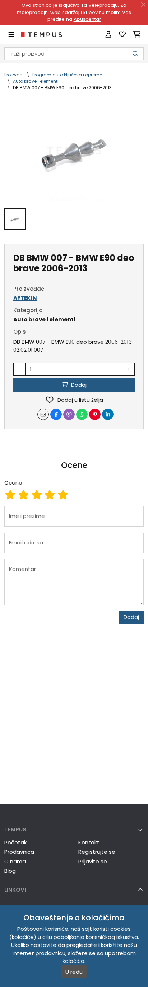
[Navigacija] (11, 34)
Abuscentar (87, 19)
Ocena (13, 482)
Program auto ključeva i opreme (67, 75)
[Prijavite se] (108, 35)
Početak (15, 842)
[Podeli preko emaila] (43, 414)
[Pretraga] (135, 54)
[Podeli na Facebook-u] (56, 414)
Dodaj (131, 617)
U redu (74, 972)
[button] (15, 219)
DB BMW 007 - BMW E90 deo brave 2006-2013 (62, 88)
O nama (15, 861)
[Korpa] (137, 35)
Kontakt (89, 842)
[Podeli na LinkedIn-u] (108, 414)
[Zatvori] (143, 4)
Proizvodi (14, 75)
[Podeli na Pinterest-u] (95, 414)
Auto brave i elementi (36, 81)
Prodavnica (19, 851)
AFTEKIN (25, 298)
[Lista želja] (122, 35)
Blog (10, 870)
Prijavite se (92, 861)
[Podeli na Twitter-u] (69, 414)
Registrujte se (96, 851)
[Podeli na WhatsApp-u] (82, 414)
